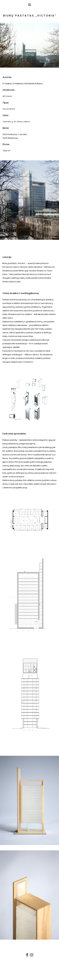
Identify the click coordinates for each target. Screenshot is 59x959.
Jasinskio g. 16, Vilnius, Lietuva (16, 121)
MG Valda (7, 96)
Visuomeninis (9, 109)
